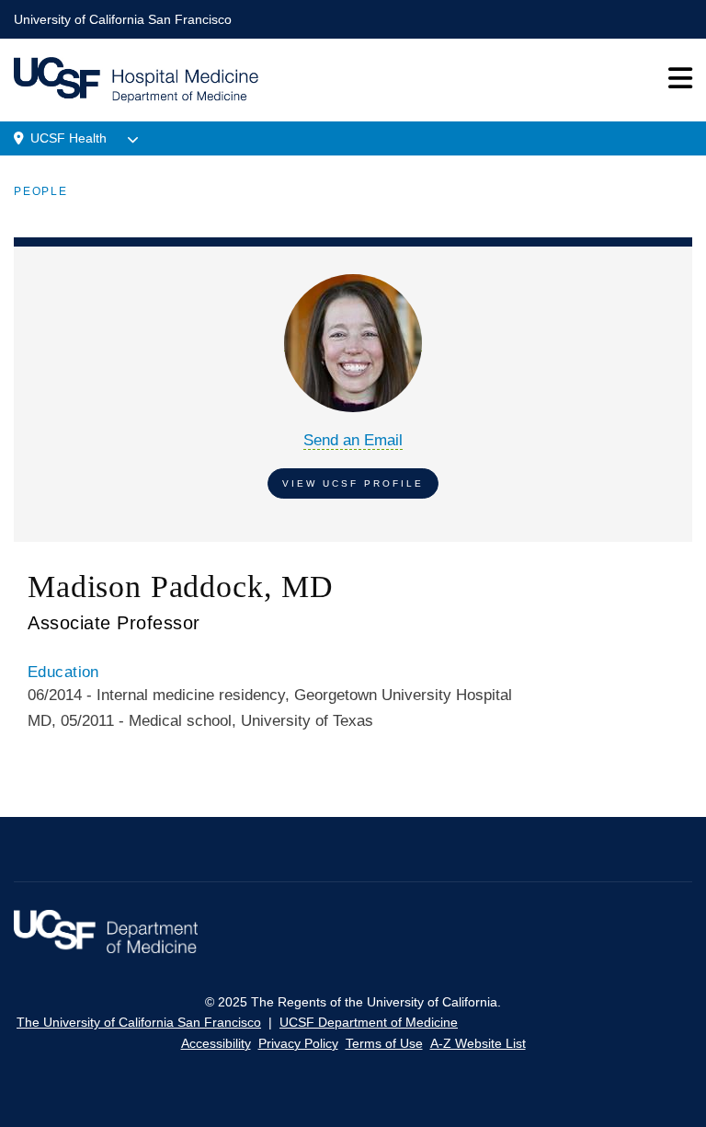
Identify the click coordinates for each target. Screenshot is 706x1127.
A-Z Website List (478, 1043)
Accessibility (216, 1043)
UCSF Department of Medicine (368, 1022)
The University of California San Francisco (139, 1022)
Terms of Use (384, 1043)
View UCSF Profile (353, 483)
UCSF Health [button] (68, 138)
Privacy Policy (298, 1043)
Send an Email (353, 440)
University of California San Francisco (123, 19)
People (41, 191)
